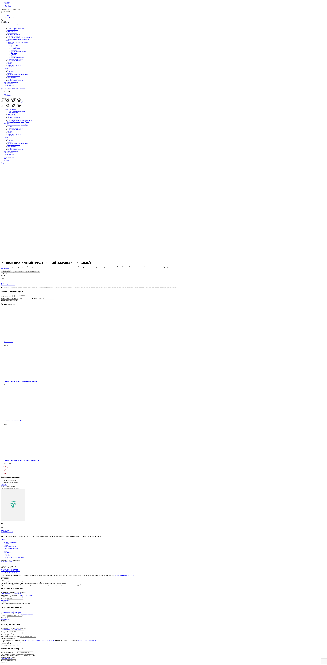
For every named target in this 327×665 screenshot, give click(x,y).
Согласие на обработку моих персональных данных (39, 640)
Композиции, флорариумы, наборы (17, 42)
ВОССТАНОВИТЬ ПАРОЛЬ (8, 660)
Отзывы (6, 3)
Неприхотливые (15, 48)
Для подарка (14, 46)
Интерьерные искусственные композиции (19, 37)
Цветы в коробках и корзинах (16, 28)
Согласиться (4, 578)
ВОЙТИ (6, 15)
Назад (2, 163)
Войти (6, 94)
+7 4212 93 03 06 (6, 571)
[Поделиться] (3, 662)
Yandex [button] (19, 593)
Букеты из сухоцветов (13, 34)
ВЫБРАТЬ (4, 485)
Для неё (9, 70)
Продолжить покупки (7, 530)
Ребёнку (9, 73)
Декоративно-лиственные (18, 51)
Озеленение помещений (11, 82)
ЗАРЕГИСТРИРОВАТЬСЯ (8, 638)
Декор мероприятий (10, 546)
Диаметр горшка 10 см (7, 271)
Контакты (7, 2)
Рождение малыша (12, 79)
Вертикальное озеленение (15, 59)
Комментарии (11, 285)
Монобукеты (11, 31)
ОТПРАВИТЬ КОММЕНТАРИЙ (9, 300)
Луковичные (14, 45)
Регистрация (7, 95)
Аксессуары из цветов (13, 36)
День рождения (11, 77)
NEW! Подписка (9, 85)
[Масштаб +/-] (6, 662)
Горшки (9, 62)
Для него (10, 71)
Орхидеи (13, 54)
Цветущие (14, 50)
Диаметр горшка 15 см (33, 271)
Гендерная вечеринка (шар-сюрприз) (18, 74)
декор (2, 283)
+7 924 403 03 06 (15, 571)
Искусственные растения (14, 60)
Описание (4, 285)
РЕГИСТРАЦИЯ (9, 17)
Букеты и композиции (10, 27)
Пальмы (13, 56)
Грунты (9, 63)
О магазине (7, 6)
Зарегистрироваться (27, 595)
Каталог (6, 158)
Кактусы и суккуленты (17, 57)
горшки (3, 281)
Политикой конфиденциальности (124, 575)
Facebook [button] (3, 593)
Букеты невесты (12, 33)
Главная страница (9, 157)
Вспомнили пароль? (6, 658)
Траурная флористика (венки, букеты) (18, 39)
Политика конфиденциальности (10, 569)
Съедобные (14, 53)
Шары (6, 68)
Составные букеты (12, 30)
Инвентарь (10, 66)
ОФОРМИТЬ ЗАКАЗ (7, 532)
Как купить (7, 5)
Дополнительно (8, 83)
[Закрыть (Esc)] (1, 662)
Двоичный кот (12, 572)
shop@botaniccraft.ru (6, 561)
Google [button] (8, 593)
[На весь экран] (4, 662)
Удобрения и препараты (14, 65)
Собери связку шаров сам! (15, 80)
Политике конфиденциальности (86, 640)
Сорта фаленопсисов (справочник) (14, 557)
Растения (6, 40)
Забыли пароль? (5, 600)
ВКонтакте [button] (14, 593)
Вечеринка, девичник (13, 76)
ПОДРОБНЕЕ (5, 268)
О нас (5, 551)
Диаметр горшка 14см (20, 271)
